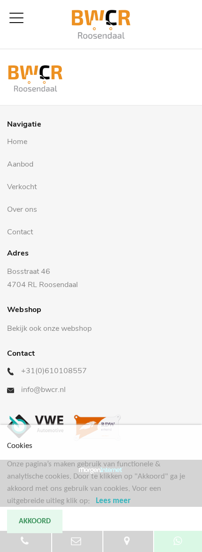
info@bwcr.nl (43, 389)
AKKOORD (35, 521)
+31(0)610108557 (54, 371)
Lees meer (113, 501)
